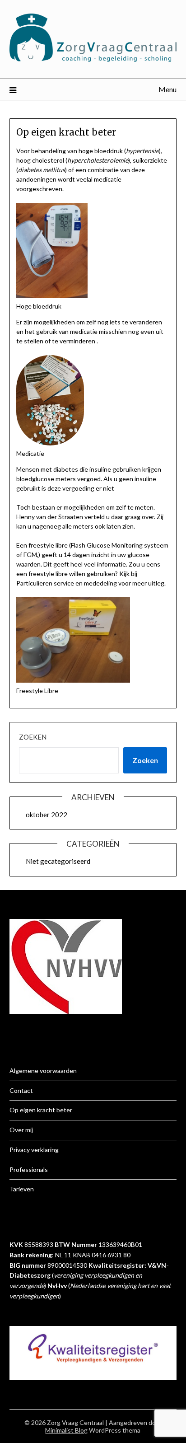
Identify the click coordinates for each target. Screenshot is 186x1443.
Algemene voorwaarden (43, 1070)
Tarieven (21, 1189)
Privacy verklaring (34, 1149)
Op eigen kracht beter (40, 1110)
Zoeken (32, 737)
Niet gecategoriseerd (58, 861)
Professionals (28, 1169)
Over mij (21, 1130)
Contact (21, 1090)
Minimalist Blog (66, 1430)
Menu (167, 89)
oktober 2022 (46, 815)
